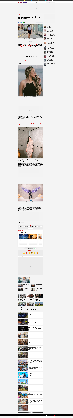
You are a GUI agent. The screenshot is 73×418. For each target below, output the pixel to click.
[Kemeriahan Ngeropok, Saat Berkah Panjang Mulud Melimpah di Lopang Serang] (23, 357)
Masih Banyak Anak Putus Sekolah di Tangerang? (35, 342)
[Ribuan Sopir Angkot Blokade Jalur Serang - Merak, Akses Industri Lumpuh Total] (23, 351)
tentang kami (31, 415)
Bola (39, 2)
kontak (27, 415)
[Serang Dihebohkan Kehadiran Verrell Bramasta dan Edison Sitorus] (23, 371)
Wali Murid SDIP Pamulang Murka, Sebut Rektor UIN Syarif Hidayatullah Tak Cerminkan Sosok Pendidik (35, 335)
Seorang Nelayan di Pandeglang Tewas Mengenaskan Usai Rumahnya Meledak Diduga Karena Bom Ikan (35, 328)
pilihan (45, 46)
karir (34, 415)
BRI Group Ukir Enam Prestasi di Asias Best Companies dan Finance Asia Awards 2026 (35, 407)
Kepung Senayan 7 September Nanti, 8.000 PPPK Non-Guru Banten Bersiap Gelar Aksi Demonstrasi (35, 315)
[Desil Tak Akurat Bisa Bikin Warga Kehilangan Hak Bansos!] (45, 40)
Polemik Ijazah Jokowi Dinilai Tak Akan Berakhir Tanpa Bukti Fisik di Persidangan (39, 285)
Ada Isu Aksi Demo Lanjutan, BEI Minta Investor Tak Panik (51, 56)
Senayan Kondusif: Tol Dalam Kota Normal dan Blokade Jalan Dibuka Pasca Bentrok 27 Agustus (51, 52)
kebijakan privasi (44, 415)
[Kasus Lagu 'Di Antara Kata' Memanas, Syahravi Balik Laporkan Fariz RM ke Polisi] (33, 290)
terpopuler (45, 24)
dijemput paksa (22, 46)
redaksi (24, 415)
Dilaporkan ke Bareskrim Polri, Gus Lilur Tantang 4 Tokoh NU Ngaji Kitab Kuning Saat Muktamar (51, 34)
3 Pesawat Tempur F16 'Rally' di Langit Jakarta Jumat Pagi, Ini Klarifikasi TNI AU (51, 64)
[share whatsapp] (23, 23)
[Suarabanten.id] (22, 2)
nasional (48, 28)
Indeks (43, 2)
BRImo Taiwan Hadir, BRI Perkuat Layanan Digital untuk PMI (34, 381)
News (32, 2)
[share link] (25, 23)
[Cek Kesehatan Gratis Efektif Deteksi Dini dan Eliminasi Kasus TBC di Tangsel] (23, 404)
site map (48, 415)
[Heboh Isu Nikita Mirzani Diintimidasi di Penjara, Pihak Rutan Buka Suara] (24, 280)
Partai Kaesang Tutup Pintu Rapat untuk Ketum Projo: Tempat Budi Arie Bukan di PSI (50, 30)
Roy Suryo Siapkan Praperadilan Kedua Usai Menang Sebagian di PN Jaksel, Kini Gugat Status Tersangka (26, 289)
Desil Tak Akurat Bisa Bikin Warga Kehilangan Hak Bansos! (50, 38)
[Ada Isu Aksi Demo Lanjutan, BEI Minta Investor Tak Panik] (45, 57)
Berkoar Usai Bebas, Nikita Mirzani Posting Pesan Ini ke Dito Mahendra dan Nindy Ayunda (29, 60)
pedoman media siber (38, 415)
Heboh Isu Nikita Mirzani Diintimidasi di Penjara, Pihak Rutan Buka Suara (36, 278)
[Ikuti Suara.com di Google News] (35, 248)
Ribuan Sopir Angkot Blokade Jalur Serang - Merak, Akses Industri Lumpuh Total (34, 348)
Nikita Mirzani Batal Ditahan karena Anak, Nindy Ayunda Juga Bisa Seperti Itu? (30, 124)
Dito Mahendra (29, 45)
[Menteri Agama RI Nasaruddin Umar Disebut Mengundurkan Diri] (45, 28)
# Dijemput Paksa (39, 226)
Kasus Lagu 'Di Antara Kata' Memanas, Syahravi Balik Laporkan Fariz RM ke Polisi (39, 289)
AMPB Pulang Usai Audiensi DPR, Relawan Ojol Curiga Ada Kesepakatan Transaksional (50, 42)
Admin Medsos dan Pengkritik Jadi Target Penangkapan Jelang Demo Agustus (50, 60)
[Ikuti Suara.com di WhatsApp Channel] (34, 248)
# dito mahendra (26, 226)
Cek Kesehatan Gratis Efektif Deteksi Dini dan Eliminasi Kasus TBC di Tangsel (35, 401)
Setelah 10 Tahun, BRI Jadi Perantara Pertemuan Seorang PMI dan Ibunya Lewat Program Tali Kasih (35, 374)
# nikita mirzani (21, 226)
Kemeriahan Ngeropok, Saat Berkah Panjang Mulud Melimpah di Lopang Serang (35, 354)
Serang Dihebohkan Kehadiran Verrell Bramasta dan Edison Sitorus (35, 368)
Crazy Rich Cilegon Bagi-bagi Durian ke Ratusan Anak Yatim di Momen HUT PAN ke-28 (35, 361)
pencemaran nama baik (34, 44)
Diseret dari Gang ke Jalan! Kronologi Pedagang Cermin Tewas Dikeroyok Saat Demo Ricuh (51, 48)
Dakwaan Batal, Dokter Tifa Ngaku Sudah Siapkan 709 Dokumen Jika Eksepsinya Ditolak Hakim (26, 285)
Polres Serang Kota (28, 47)
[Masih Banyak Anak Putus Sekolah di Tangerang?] (23, 344)
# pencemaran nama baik (33, 226)
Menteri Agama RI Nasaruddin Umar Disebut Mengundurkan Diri (50, 27)
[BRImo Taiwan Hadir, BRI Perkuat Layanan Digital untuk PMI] (23, 384)
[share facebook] (19, 23)
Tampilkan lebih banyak (30, 412)
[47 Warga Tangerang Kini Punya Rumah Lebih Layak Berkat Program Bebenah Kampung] (23, 397)
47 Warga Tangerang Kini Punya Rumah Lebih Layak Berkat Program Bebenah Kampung (35, 394)
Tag (30, 225)
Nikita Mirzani (22, 45)
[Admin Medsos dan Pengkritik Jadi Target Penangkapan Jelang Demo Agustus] (45, 61)
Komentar (30, 250)
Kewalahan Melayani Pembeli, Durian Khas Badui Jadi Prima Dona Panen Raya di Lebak (35, 388)
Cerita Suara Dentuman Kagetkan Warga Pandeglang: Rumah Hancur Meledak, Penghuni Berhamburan (35, 321)
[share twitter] (20, 23)
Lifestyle (36, 2)
